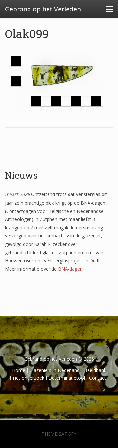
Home (18, 370)
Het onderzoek (28, 378)
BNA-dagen (70, 269)
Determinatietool (67, 378)
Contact (97, 378)
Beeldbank (95, 370)
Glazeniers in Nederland (55, 370)
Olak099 (27, 33)
